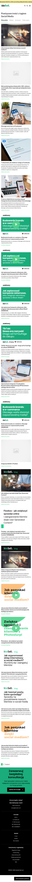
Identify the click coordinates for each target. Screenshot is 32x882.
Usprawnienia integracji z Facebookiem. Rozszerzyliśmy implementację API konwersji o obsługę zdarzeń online (15, 385)
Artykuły (18, 20)
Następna (7, 764)
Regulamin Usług (16, 850)
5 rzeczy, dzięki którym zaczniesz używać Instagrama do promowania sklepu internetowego (16, 200)
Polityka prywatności (16, 857)
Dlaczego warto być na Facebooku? (11, 126)
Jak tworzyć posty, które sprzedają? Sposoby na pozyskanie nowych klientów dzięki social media (15, 709)
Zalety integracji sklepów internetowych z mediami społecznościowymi (13, 570)
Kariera (16, 838)
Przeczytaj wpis (5, 59)
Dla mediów (16, 840)
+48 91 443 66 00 (16, 805)
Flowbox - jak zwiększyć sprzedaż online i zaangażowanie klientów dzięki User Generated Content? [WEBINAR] (15, 533)
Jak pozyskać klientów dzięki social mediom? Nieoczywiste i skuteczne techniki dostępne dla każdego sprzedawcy (15, 609)
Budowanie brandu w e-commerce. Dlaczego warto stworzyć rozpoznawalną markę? (14, 238)
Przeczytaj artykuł (6, 466)
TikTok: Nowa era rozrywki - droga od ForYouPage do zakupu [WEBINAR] (16, 346)
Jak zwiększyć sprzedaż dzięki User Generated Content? (14, 494)
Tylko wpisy (26, 20)
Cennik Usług (16, 852)
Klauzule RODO (16, 859)
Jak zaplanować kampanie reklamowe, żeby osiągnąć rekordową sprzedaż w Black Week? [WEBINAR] (14, 309)
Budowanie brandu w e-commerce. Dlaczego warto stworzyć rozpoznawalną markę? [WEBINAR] (14, 425)
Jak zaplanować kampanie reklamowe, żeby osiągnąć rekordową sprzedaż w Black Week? (14, 273)
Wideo (11, 20)
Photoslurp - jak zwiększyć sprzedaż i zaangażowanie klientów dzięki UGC (12, 642)
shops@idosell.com (16, 808)
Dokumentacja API (16, 855)
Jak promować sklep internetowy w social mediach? (13, 48)
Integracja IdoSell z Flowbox (9, 463)
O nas (16, 836)
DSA (16, 862)
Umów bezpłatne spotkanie (22, 878)
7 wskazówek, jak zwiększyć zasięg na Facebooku (15, 162)
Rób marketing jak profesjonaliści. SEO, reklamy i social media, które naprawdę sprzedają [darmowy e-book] (16, 87)
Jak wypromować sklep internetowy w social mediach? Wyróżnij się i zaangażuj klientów (14, 673)
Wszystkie (4, 20)
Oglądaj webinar (5, 245)
